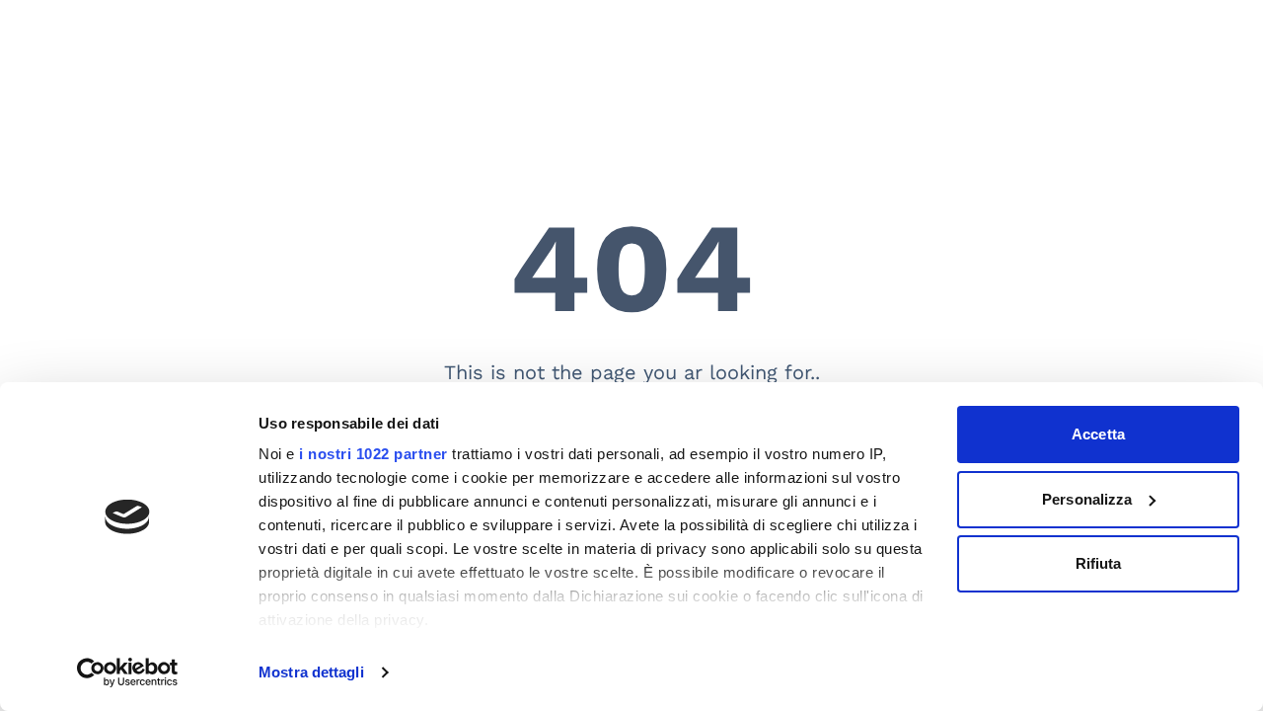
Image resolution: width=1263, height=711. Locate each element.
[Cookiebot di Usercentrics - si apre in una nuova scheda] (127, 672)
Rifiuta (1099, 563)
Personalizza (1087, 499)
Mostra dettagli (311, 672)
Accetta (1098, 434)
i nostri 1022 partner (373, 453)
